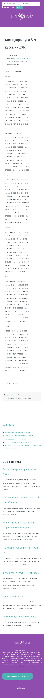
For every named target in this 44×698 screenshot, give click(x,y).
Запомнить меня (9, 7)
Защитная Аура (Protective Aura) (19, 616)
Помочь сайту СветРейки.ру (17, 676)
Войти (19, 7)
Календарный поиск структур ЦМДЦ (17, 432)
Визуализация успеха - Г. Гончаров (21, 572)
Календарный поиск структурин (16, 439)
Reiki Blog (9, 425)
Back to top (21, 688)
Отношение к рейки (13, 596)
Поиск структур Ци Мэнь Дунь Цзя (17, 442)
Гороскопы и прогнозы (22, 58)
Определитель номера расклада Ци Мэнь (19, 436)
